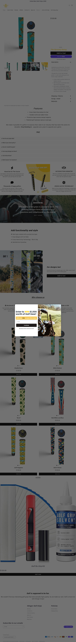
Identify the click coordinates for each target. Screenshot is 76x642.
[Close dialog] (60, 306)
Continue (26, 325)
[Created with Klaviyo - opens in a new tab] (38, 337)
